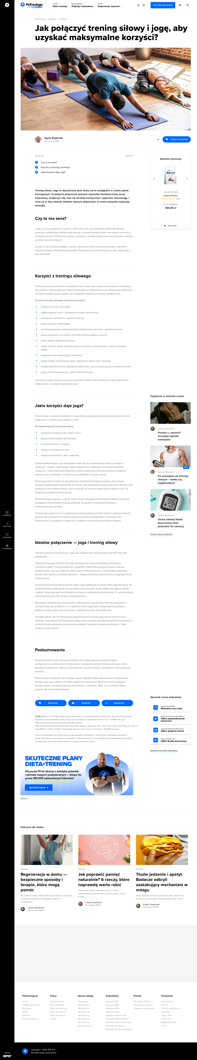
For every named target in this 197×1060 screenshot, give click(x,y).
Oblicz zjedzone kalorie (172, 730)
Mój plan (7, 526)
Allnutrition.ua (84, 1022)
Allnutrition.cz (84, 1008)
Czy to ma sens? (49, 162)
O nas (25, 1001)
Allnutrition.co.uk (85, 1026)
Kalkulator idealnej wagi (116, 1015)
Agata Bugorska (53, 138)
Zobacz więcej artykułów (161, 534)
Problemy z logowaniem (144, 1008)
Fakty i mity (166, 1015)
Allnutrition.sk (84, 1012)
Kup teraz (172, 225)
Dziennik (7, 515)
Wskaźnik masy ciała (171, 707)
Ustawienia (7, 549)
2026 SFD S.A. (48, 1049)
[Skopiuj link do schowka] (158, 139)
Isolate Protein (170, 195)
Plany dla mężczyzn (59, 1008)
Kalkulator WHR (112, 1008)
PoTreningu (40, 19)
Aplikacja (26, 1015)
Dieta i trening (60, 5)
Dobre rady (166, 1019)
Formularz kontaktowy (143, 1005)
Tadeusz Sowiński (165, 472)
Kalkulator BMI (112, 1001)
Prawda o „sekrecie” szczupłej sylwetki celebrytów (169, 436)
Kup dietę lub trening (162, 5)
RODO (25, 1012)
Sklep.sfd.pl (83, 1001)
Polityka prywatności (31, 1005)
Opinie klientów (57, 1001)
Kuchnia (164, 1005)
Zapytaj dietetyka (168, 1022)
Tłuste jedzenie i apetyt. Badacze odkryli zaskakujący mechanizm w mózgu (162, 882)
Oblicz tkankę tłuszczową (173, 740)
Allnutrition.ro (83, 1015)
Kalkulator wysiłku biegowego (119, 1029)
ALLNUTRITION (171, 192)
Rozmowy (7, 537)
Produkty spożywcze (170, 1008)
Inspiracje (165, 1012)
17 (187, 467)
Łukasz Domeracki (36, 907)
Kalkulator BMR (112, 1005)
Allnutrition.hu (84, 1019)
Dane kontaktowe (30, 1019)
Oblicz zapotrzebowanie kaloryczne (173, 718)
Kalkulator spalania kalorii (116, 1019)
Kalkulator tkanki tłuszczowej (118, 1022)
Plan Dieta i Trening (142, 1001)
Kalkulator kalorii (113, 1012)
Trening (63, 19)
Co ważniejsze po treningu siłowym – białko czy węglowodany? (173, 479)
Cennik (53, 1019)
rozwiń (128, 156)
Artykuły (52, 19)
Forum (164, 1026)
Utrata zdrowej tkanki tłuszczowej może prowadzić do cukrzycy (171, 523)
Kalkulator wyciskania (115, 1026)
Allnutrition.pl (83, 1005)
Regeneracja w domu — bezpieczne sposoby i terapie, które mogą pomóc (44, 882)
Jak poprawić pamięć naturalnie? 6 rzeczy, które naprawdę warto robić (104, 879)
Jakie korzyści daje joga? (53, 172)
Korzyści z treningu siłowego (55, 167)
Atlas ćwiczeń (167, 1001)
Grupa (7, 1053)
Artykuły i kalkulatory (82, 5)
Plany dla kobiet (57, 1005)
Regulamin (27, 1008)
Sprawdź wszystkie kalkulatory (163, 750)
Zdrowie (24, 869)
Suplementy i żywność (109, 5)
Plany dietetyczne (58, 1012)
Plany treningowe (57, 1015)
